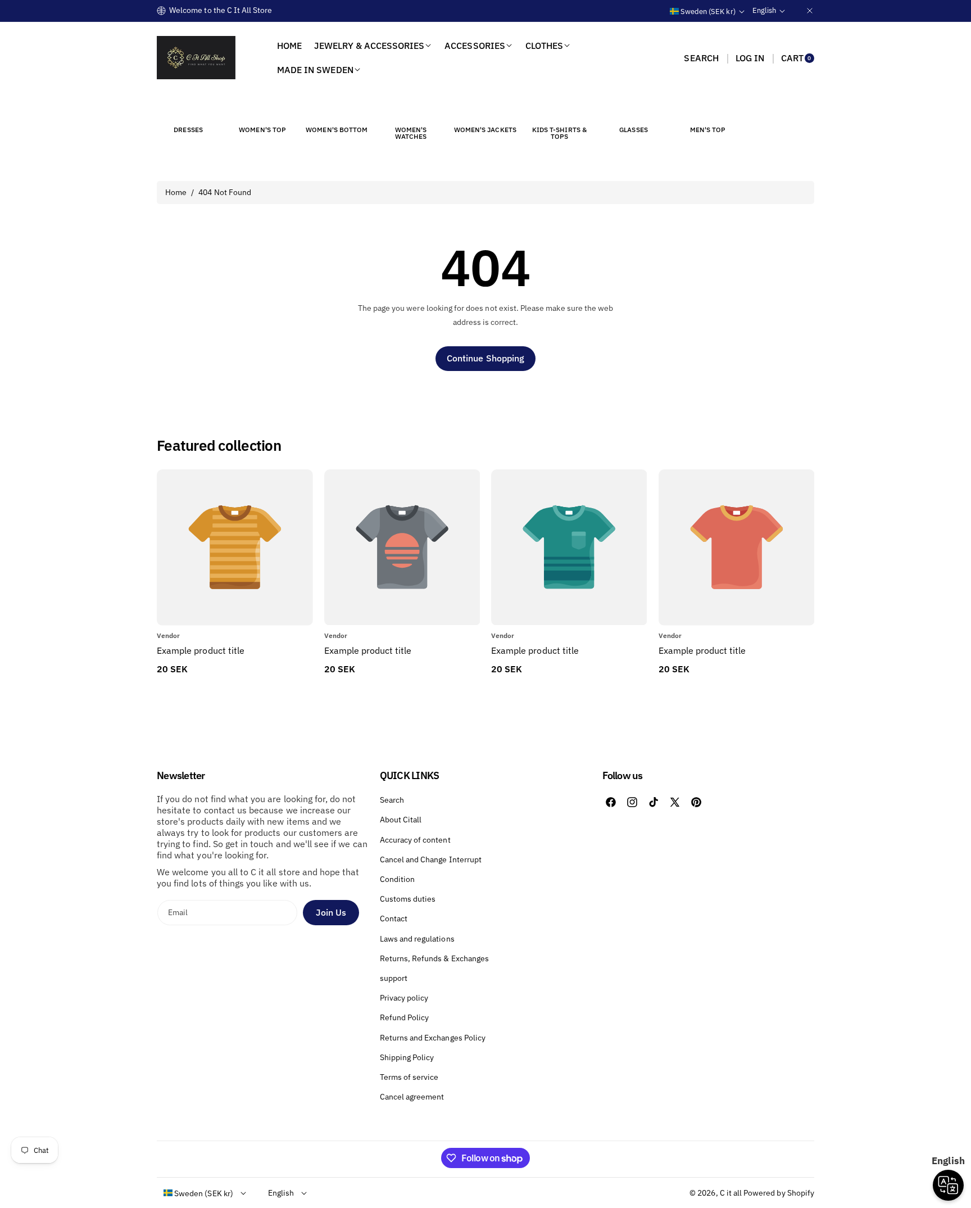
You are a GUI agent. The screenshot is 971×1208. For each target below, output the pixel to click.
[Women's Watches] (411, 109)
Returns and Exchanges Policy (433, 1038)
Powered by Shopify (778, 1193)
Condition (397, 879)
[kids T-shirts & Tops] (559, 109)
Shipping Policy (407, 1057)
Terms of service (409, 1077)
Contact (393, 918)
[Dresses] (188, 109)
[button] (701, 57)
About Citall (401, 820)
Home (176, 192)
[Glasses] (634, 109)
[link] (402, 650)
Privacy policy (404, 998)
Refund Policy (404, 1017)
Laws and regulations (417, 939)
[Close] (809, 10)
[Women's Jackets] (485, 109)
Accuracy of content (415, 840)
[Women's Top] (262, 109)
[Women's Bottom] (337, 109)
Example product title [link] (200, 650)
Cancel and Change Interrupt (431, 859)
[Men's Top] (708, 109)
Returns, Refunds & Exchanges (434, 958)
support (393, 978)
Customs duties (408, 899)
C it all (731, 1193)
